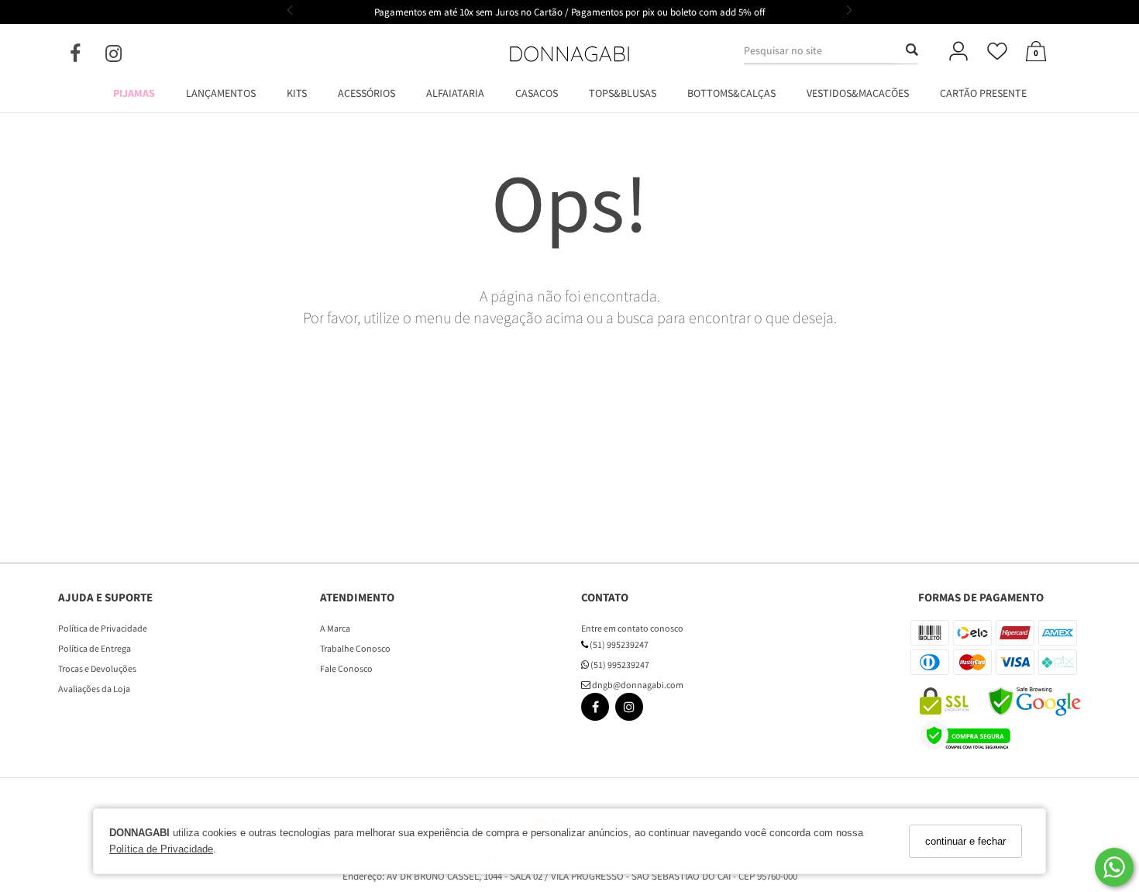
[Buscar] (907, 50)
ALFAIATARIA (455, 93)
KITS (297, 93)
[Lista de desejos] (997, 52)
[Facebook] (87, 56)
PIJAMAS (134, 93)
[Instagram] (125, 56)
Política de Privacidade (161, 849)
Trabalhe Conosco (355, 648)
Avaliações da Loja (94, 688)
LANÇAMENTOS (221, 93)
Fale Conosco (346, 668)
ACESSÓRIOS (366, 93)
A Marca (335, 628)
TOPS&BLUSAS (622, 93)
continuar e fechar (965, 841)
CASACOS (536, 93)
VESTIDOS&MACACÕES (858, 93)
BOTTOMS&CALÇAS (731, 93)
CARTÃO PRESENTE (983, 93)
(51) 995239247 (618, 644)
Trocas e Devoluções (97, 668)
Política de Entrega (94, 648)
